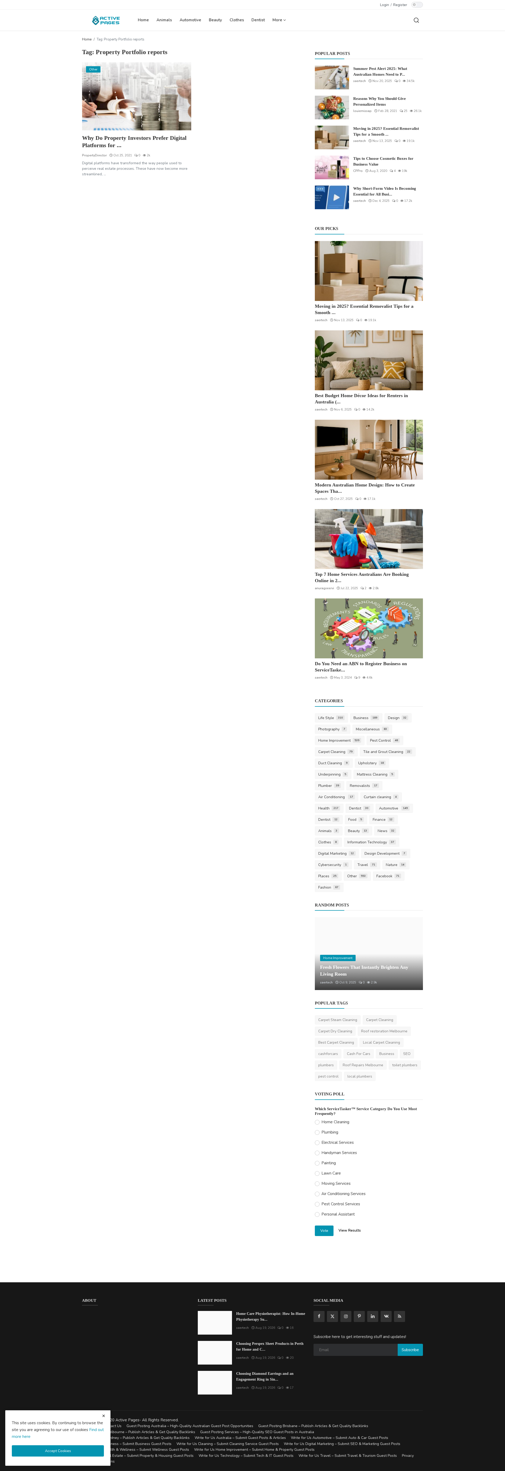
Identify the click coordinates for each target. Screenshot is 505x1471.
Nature (395, 864)
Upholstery (371, 763)
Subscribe (410, 1349)
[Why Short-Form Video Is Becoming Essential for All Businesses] (332, 197)
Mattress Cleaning (375, 774)
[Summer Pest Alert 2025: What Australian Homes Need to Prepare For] (332, 77)
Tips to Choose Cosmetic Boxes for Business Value (383, 161)
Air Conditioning (335, 797)
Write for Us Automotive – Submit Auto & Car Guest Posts (339, 1437)
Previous (324, 954)
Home (143, 20)
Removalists (363, 785)
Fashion (328, 887)
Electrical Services (337, 1142)
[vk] (386, 1316)
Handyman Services (339, 1152)
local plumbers (359, 1076)
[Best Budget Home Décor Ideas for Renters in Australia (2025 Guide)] (369, 360)
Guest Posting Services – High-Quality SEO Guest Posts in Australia (257, 1431)
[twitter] (332, 1316)
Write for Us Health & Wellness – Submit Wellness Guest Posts (135, 1449)
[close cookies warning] (103, 1416)
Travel (366, 864)
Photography (331, 729)
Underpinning (332, 774)
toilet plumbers (404, 1065)
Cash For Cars (358, 1053)
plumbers (326, 1065)
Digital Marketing (336, 853)
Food (355, 819)
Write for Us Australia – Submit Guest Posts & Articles (240, 1437)
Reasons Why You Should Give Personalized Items (379, 101)
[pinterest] (359, 1316)
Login (384, 4)
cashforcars (328, 1053)
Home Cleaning (335, 1122)
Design (397, 717)
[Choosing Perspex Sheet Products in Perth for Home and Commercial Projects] (215, 1353)
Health (328, 808)
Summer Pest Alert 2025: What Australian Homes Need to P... (380, 71)
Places (327, 876)
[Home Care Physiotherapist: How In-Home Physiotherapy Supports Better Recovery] (215, 1323)
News (386, 830)
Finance (383, 819)
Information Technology (370, 842)
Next (413, 954)
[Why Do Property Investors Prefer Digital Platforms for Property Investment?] (136, 96)
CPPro (358, 171)
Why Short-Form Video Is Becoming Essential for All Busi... (384, 191)
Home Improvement (338, 740)
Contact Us (112, 1425)
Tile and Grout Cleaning (386, 751)
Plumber (328, 785)
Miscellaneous (371, 729)
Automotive (190, 20)
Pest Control (384, 740)
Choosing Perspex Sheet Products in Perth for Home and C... (270, 1346)
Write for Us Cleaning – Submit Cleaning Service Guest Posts (227, 1443)
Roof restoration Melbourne (384, 1031)
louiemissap (362, 111)
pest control (328, 1076)
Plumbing (329, 1132)
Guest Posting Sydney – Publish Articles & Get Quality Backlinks (136, 1437)
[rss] (399, 1316)
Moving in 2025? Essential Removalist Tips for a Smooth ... (386, 131)
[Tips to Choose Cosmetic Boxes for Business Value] (332, 167)
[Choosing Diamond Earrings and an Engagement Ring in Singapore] (215, 1383)
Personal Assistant (338, 1214)
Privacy (408, 1455)
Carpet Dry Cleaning (335, 1031)
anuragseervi (324, 588)
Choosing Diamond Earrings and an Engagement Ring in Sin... (265, 1376)
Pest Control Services (340, 1204)
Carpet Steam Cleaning (337, 1019)
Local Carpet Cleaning (381, 1042)
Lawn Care (331, 1173)
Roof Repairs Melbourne (363, 1065)
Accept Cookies (58, 1450)
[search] (416, 20)
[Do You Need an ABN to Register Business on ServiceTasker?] (369, 628)
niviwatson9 (329, 982)
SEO (407, 1053)
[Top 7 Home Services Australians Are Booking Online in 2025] (369, 539)
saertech (359, 81)
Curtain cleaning (380, 797)
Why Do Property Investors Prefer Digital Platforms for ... (134, 141)
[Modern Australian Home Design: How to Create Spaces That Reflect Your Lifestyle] (369, 450)
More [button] (277, 20)
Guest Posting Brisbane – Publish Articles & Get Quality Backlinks (313, 1425)
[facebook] (319, 1316)
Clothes (237, 20)
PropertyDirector (94, 155)
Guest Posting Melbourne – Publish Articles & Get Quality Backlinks (138, 1431)
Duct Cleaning (332, 763)
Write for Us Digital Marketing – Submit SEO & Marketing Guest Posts (342, 1443)
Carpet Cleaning (335, 751)
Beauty (215, 20)
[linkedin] (372, 1316)
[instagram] (345, 1316)
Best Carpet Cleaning (336, 1042)
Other (356, 876)
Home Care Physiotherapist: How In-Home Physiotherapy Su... (270, 1316)
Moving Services (336, 1183)
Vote (324, 1230)
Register (400, 4)
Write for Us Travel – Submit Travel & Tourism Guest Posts (348, 1455)
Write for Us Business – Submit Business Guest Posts (126, 1443)
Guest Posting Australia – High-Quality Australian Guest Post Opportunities (190, 1425)
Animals (164, 20)
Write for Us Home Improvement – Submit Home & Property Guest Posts (254, 1449)
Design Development (385, 853)
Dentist (258, 20)
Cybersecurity (332, 864)
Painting (328, 1163)
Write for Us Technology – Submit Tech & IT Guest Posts (246, 1455)
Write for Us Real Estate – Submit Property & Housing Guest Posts (138, 1455)
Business (365, 717)
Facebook (388, 876)
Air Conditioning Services (343, 1193)
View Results (350, 1230)
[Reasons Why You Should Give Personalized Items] (332, 107)
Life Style (330, 717)
